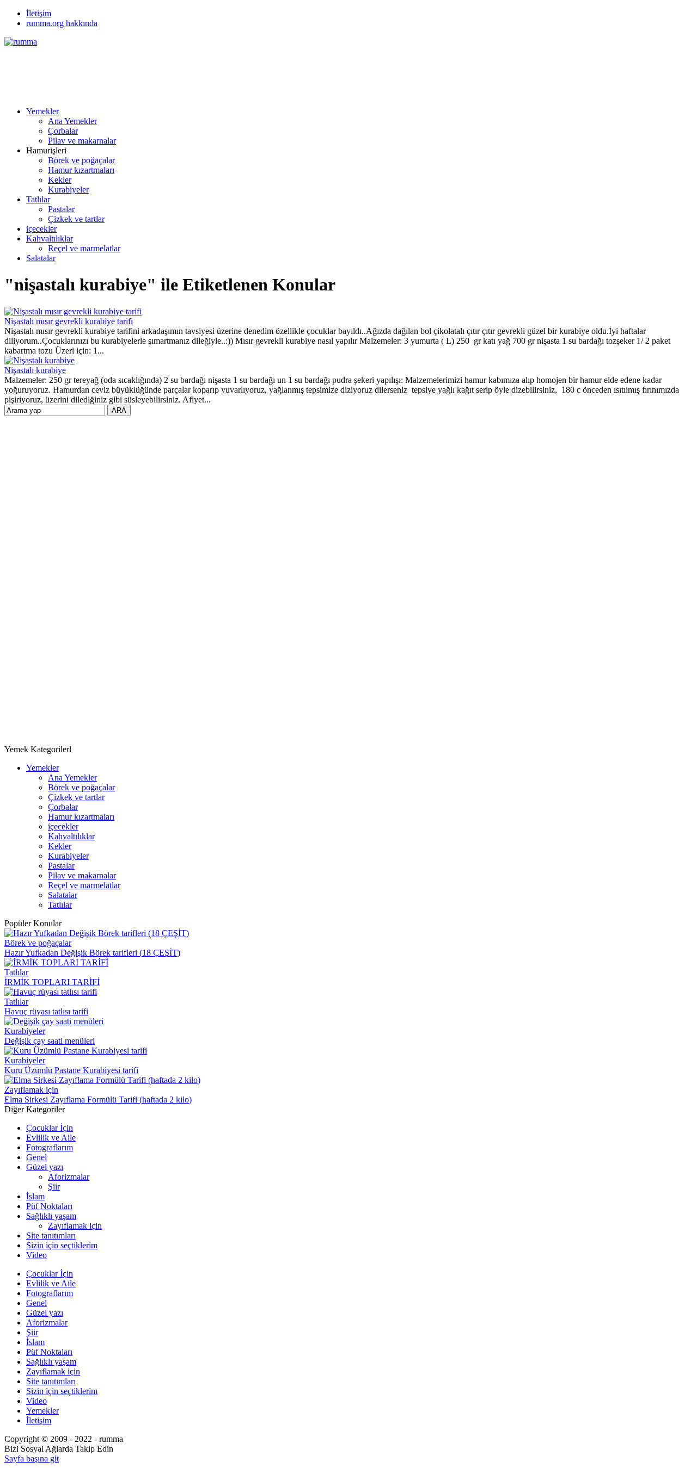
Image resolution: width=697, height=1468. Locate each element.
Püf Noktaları (49, 1206)
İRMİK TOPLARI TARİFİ (52, 982)
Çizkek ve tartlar (76, 219)
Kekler (59, 179)
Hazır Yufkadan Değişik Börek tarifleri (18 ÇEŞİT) (92, 952)
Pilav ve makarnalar (82, 140)
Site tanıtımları (51, 1235)
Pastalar (61, 209)
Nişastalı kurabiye (35, 370)
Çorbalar (63, 130)
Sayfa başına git (31, 1458)
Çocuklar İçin (49, 1127)
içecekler (41, 228)
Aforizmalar (68, 1176)
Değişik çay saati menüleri (49, 1040)
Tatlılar (38, 199)
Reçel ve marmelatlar (84, 248)
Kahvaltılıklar (49, 238)
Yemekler (42, 111)
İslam (35, 1196)
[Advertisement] (202, 71)
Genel (36, 1157)
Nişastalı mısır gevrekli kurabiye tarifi (68, 321)
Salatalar (41, 258)
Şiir (54, 1186)
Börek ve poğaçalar (81, 160)
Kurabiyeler (68, 189)
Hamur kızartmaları (81, 170)
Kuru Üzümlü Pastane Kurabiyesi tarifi (71, 1070)
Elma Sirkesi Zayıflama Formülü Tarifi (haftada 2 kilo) (98, 1099)
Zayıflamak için (31, 1089)
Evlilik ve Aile (51, 1137)
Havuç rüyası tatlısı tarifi (46, 1011)
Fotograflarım (49, 1147)
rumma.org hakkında (61, 23)
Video (36, 1255)
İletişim (38, 13)
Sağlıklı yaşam (51, 1216)
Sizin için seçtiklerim (61, 1245)
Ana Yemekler (72, 121)
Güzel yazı (44, 1167)
